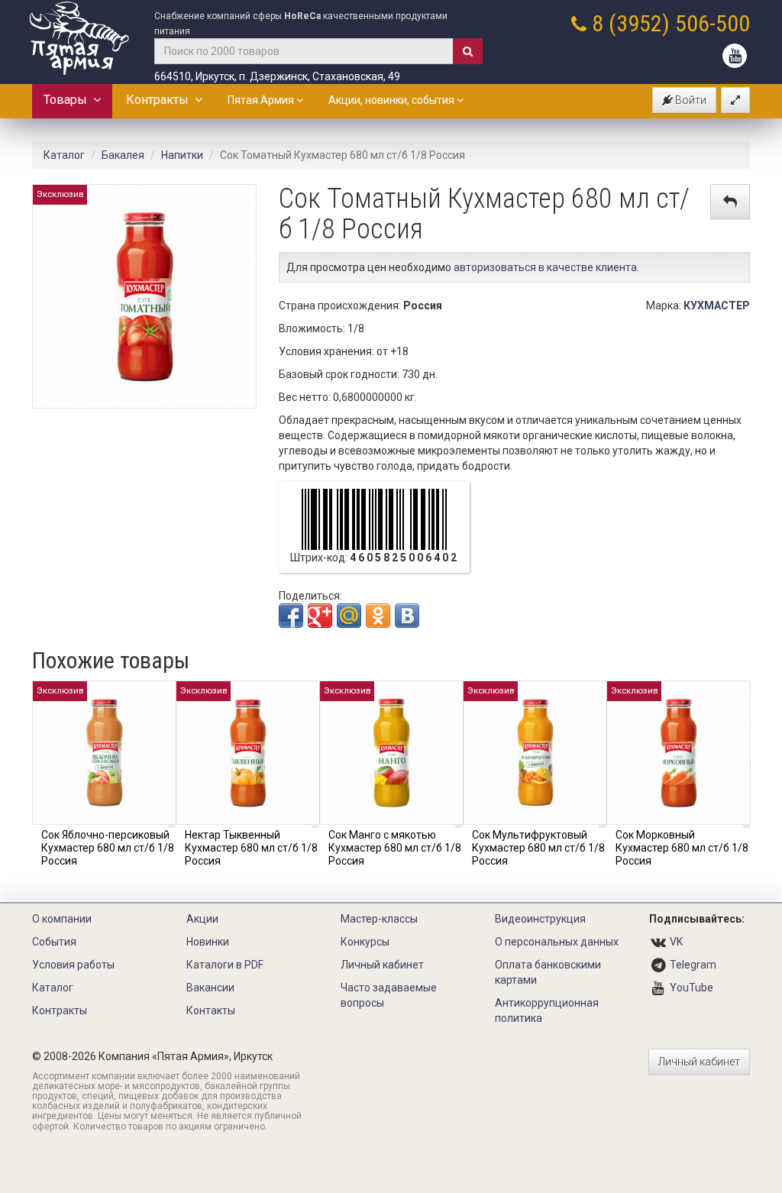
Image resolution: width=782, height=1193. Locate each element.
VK (676, 942)
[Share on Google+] (320, 615)
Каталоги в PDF (224, 965)
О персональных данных (557, 942)
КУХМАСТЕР (716, 305)
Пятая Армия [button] (262, 100)
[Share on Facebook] (291, 615)
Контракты (160, 99)
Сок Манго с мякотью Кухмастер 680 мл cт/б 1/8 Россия (394, 848)
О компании (62, 919)
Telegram (693, 965)
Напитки (182, 155)
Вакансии (210, 987)
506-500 (712, 23)
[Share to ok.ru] (378, 615)
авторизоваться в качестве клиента (545, 267)
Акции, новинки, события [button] (392, 100)
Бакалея (123, 155)
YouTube (691, 987)
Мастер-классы (379, 919)
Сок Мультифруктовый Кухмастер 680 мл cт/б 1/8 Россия (538, 848)
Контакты (210, 1010)
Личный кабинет (382, 965)
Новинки (207, 942)
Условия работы (73, 965)
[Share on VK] (407, 615)
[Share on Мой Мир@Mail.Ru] (349, 615)
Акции (202, 919)
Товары (68, 99)
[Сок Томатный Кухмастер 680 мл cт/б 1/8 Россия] (144, 295)
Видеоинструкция (540, 919)
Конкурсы (365, 942)
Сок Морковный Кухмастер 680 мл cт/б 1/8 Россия (682, 848)
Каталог (64, 155)
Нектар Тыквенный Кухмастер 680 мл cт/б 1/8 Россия (251, 848)
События (54, 942)
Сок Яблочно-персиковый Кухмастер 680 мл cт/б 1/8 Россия (107, 848)
